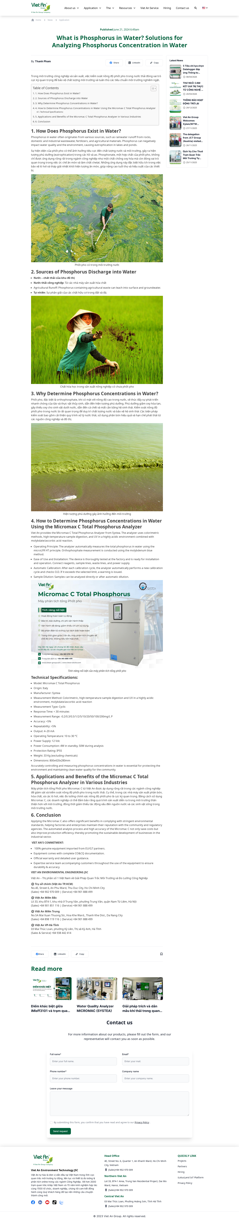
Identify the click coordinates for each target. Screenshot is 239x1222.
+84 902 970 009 (124, 1169)
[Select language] (205, 7)
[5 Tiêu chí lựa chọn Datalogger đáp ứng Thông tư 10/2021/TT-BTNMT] (175, 72)
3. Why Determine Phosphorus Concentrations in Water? (66, 103)
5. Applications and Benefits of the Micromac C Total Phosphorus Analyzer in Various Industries (88, 116)
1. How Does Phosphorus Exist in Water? (57, 93)
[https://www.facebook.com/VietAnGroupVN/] (33, 1202)
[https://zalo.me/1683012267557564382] (62, 1202)
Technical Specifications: (51, 111)
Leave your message (61, 1088)
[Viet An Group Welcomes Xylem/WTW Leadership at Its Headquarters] (175, 123)
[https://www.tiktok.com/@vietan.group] (54, 1202)
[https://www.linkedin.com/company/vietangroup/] (40, 1202)
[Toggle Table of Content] (152, 88)
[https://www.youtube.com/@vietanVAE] (47, 1202)
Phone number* (58, 1071)
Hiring (181, 1171)
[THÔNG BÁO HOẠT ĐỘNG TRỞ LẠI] (175, 106)
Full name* (55, 1054)
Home (38, 20)
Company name (130, 1071)
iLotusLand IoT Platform (191, 1177)
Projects (182, 1160)
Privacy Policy (142, 1122)
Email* (125, 1054)
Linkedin (136, 62)
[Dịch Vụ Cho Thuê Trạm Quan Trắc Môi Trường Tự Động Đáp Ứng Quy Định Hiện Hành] (175, 157)
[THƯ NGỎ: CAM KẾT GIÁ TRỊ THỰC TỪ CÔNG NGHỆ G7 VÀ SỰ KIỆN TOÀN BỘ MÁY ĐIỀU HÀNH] (175, 89)
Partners (182, 1166)
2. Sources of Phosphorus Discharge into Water (61, 98)
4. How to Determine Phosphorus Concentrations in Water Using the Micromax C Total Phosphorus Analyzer (95, 108)
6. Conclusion (42, 121)
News (50, 20)
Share (116, 62)
